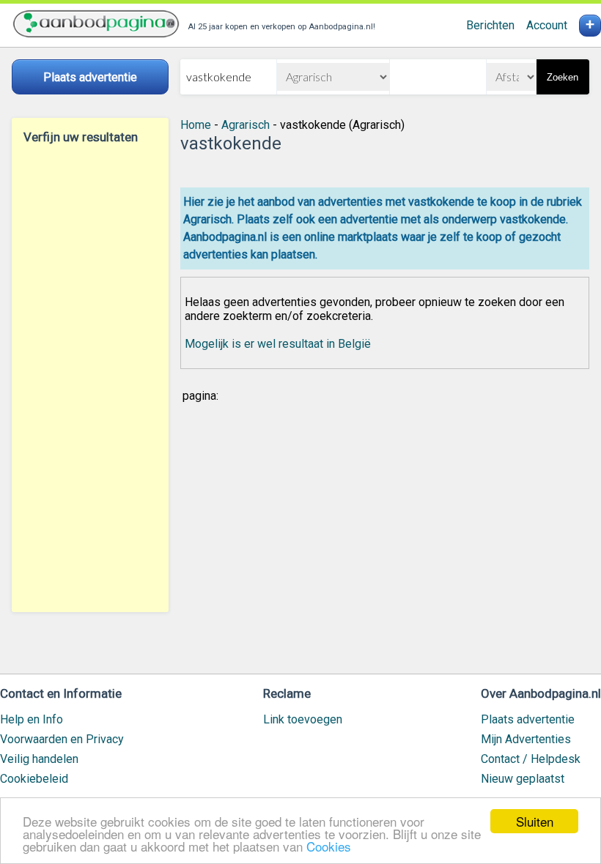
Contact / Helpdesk (530, 759)
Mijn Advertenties (526, 739)
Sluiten (534, 821)
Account (546, 25)
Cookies (328, 846)
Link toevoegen (302, 719)
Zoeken (562, 77)
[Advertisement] (90, 377)
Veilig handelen (39, 759)
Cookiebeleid (34, 779)
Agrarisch (245, 125)
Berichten (490, 25)
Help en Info (31, 719)
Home (195, 125)
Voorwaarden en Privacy (62, 739)
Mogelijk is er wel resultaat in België (278, 344)
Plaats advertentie (528, 719)
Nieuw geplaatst (522, 779)
